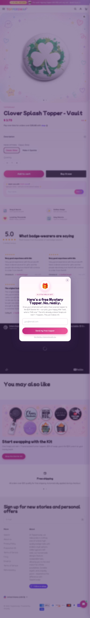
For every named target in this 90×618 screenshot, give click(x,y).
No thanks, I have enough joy (45, 337)
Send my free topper (45, 331)
